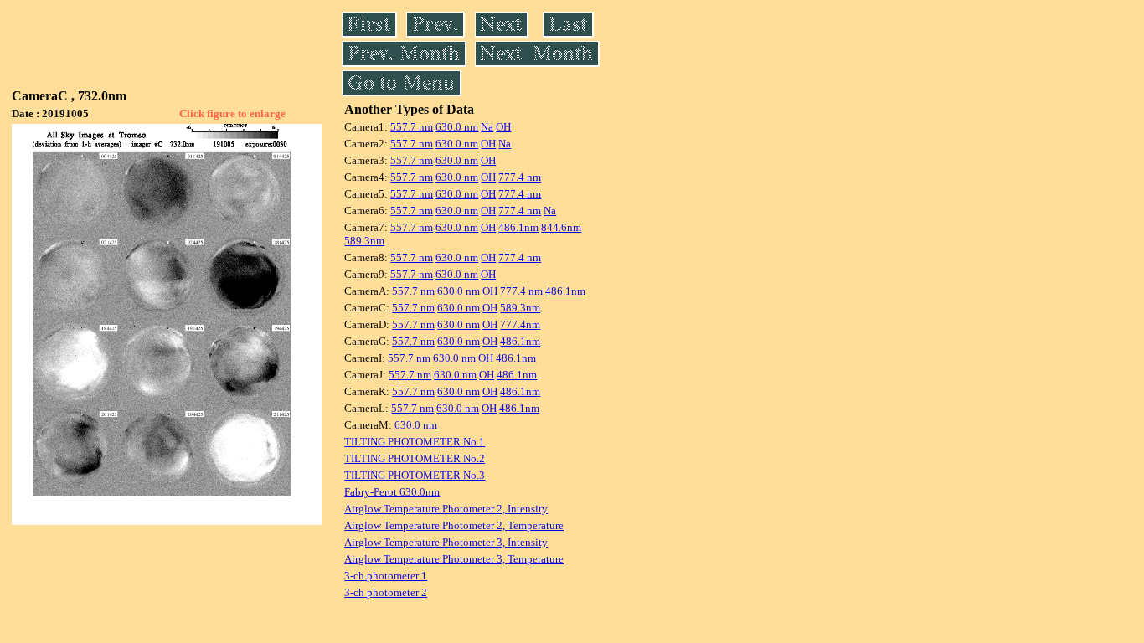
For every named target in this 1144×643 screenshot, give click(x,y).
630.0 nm (456, 127)
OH (503, 127)
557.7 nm (411, 127)
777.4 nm (519, 177)
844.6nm (561, 227)
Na (487, 127)
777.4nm (520, 324)
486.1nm (518, 227)
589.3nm (364, 240)
